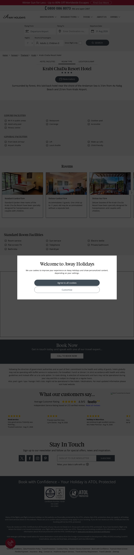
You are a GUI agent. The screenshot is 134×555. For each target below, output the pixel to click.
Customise (67, 289)
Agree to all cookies (67, 282)
